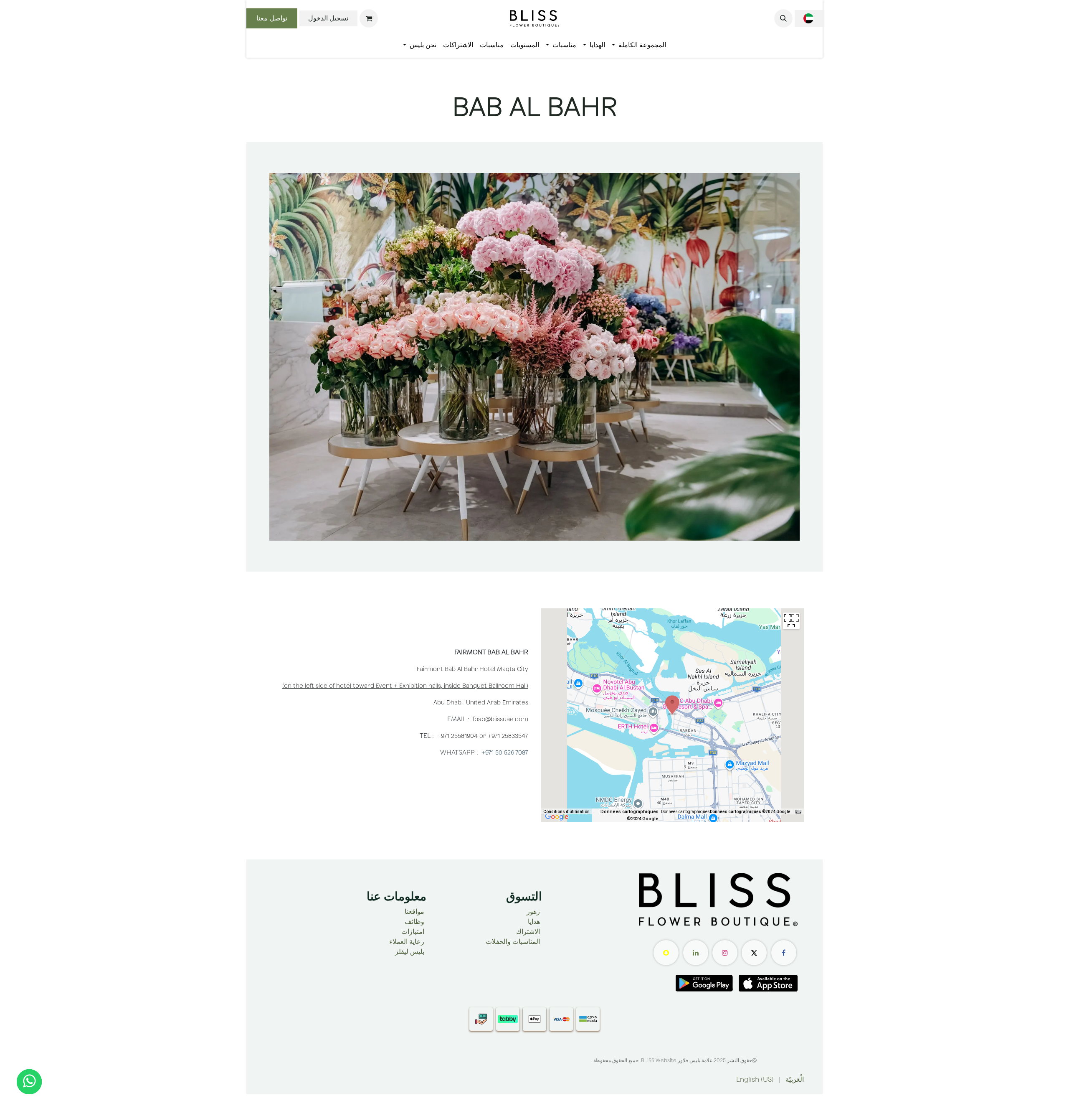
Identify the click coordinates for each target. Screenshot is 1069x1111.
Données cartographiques (685, 811)
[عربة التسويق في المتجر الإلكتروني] (369, 18)
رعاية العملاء (406, 942)
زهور (533, 911)
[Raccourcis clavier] (798, 812)
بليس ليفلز (409, 952)
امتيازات (412, 932)
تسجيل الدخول (328, 18)
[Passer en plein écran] (791, 621)
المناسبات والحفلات (513, 942)
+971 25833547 (508, 735)
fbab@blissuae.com (500, 719)
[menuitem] (638, 45)
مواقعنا (414, 911)
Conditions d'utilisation (566, 811)
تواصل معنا (271, 18)
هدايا (534, 921)
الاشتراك (528, 932)
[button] (783, 18)
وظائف (414, 921)
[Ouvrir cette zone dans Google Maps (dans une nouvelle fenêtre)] (556, 816)
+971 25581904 (458, 735)
